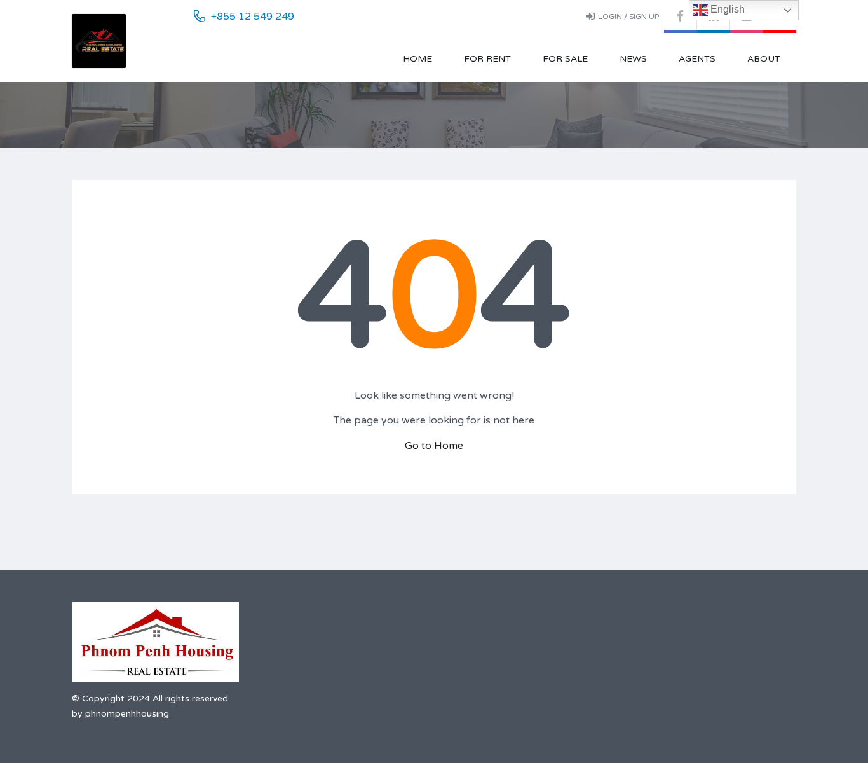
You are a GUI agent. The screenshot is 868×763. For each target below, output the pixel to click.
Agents (697, 58)
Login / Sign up (628, 16)
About (763, 58)
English (726, 9)
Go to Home (434, 445)
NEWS (633, 58)
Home (417, 58)
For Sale (565, 58)
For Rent (487, 58)
